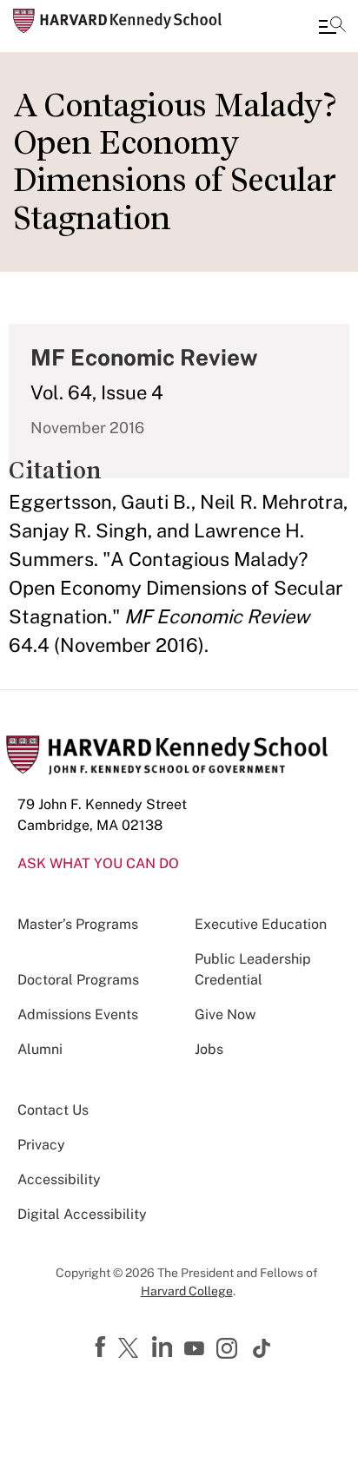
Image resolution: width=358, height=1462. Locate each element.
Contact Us (53, 1110)
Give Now (225, 1014)
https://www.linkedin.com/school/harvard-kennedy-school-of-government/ (164, 1347)
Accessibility (59, 1179)
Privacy (41, 1144)
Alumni (40, 1049)
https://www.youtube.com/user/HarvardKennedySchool (196, 1349)
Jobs (209, 1049)
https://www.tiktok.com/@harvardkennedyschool (262, 1348)
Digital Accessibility (82, 1214)
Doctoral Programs (78, 979)
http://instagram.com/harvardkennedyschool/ (229, 1350)
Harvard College (187, 1291)
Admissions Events (77, 1014)
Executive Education (261, 924)
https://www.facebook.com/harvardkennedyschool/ (103, 1347)
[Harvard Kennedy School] (117, 20)
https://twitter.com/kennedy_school (131, 1349)
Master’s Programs (77, 924)
